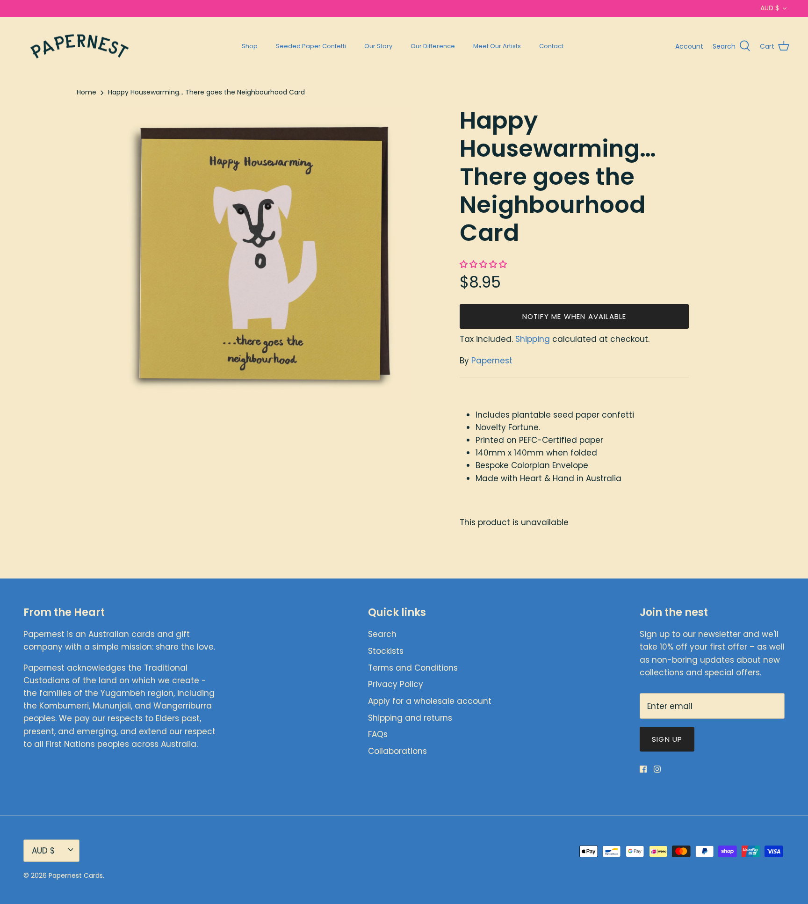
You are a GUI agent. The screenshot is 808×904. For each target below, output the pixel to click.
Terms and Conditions (413, 667)
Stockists (386, 651)
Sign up (667, 739)
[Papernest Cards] (79, 46)
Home (86, 92)
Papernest (491, 360)
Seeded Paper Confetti (311, 46)
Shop (250, 46)
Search (382, 634)
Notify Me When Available (574, 316)
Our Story (378, 46)
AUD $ (769, 8)
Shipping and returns (410, 717)
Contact (551, 46)
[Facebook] (643, 769)
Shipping (532, 339)
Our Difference (433, 46)
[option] (266, 254)
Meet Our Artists (497, 46)
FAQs (378, 734)
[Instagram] (657, 769)
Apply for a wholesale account (429, 701)
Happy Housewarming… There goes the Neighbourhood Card (206, 92)
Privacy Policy (395, 684)
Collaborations (397, 751)
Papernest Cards (76, 875)
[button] (484, 264)
